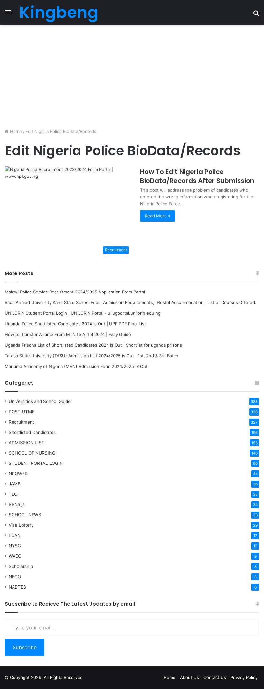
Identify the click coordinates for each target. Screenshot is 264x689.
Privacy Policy (244, 677)
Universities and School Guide (40, 401)
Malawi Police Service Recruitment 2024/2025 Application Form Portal (75, 291)
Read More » (157, 215)
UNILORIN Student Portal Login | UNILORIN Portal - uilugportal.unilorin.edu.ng (83, 313)
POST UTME (21, 411)
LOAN (15, 535)
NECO (15, 576)
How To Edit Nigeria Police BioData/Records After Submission (197, 176)
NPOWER (18, 473)
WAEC (15, 556)
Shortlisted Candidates (32, 432)
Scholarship (21, 566)
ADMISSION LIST (26, 442)
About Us (189, 677)
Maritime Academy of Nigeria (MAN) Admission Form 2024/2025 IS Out (76, 366)
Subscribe (25, 647)
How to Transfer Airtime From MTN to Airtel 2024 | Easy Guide (68, 334)
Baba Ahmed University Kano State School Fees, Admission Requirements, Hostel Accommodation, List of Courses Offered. (130, 302)
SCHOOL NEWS (25, 514)
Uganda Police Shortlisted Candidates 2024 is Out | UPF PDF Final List (75, 323)
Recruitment (21, 422)
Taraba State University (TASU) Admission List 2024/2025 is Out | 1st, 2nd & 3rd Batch (91, 355)
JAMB (15, 483)
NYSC (15, 545)
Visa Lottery (21, 525)
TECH (15, 494)
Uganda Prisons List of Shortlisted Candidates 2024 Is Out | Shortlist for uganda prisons (93, 345)
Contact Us (214, 677)
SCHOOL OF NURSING (32, 452)
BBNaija (17, 504)
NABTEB (17, 586)
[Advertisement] (132, 77)
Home (15, 131)
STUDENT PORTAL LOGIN (36, 463)
